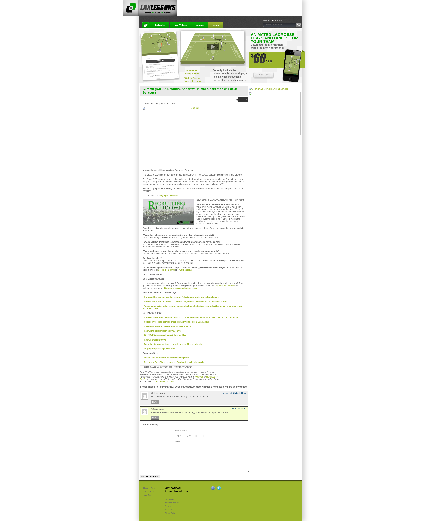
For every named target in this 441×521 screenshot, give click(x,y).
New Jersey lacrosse (162, 367)
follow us (199, 377)
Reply (154, 402)
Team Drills (147, 495)
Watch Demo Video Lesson (192, 79)
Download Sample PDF (191, 72)
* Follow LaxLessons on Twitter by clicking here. (166, 358)
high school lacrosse (225, 286)
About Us (168, 509)
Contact (168, 506)
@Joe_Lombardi (166, 270)
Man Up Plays (148, 491)
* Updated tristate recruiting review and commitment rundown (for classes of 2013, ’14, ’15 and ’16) (191, 317)
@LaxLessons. (185, 270)
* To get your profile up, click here (159, 349)
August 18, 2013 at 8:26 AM (234, 393)
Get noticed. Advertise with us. (177, 489)
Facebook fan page (165, 381)
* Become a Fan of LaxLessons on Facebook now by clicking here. (175, 362)
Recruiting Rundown (182, 367)
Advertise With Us (172, 503)
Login (216, 25)
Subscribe (264, 74)
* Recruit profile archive (154, 340)
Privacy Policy (170, 513)
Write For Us (169, 499)
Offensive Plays (149, 488)
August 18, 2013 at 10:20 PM (234, 409)
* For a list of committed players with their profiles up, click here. (174, 344)
